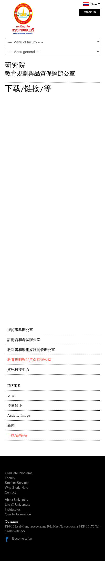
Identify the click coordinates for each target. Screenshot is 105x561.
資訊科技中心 (18, 370)
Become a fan (22, 538)
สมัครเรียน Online (90, 13)
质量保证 (14, 405)
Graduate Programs (18, 473)
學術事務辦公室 (20, 330)
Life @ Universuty (17, 504)
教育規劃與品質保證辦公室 (29, 360)
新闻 (11, 425)
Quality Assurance (18, 514)
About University (16, 500)
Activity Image (18, 415)
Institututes (13, 509)
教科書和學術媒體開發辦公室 (31, 350)
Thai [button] (94, 4)
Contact (10, 492)
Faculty (10, 478)
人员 (11, 396)
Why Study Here (16, 487)
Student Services (17, 483)
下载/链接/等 (17, 435)
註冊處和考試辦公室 (23, 340)
